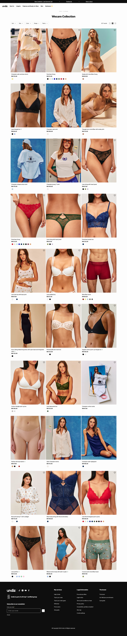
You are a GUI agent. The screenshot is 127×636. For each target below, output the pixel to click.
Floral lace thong (15, 239)
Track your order (58, 597)
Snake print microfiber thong (89, 74)
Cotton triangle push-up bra (18, 406)
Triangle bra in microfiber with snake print (93, 129)
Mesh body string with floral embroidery (57, 516)
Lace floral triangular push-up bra (91, 516)
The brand (102, 594)
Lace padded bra (51, 294)
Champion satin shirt (52, 129)
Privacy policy (80, 603)
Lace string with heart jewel (89, 184)
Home (60, 11)
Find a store (57, 607)
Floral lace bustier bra (87, 239)
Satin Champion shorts (53, 461)
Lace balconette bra (52, 406)
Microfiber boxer (86, 294)
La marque (65, 11)
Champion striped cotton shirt (19, 184)
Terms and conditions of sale (84, 600)
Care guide (102, 600)
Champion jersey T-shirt (53, 184)
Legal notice (80, 597)
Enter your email (11, 607)
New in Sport (89, 1)
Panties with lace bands (17, 461)
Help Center (57, 594)
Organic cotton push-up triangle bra (91, 349)
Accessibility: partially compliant (85, 607)
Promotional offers (81, 594)
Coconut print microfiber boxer (90, 571)
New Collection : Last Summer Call (43, 1)
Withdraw (56, 603)
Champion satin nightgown (89, 461)
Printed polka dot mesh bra (54, 349)
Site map (79, 610)
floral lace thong (51, 74)
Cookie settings (81, 613)
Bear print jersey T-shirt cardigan (20, 516)
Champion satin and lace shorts (19, 74)
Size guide (56, 610)
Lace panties (14, 571)
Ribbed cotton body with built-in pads (57, 571)
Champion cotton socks (88, 406)
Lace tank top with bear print (19, 294)
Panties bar (69, 1)
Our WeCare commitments (106, 597)
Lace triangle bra (15, 129)
